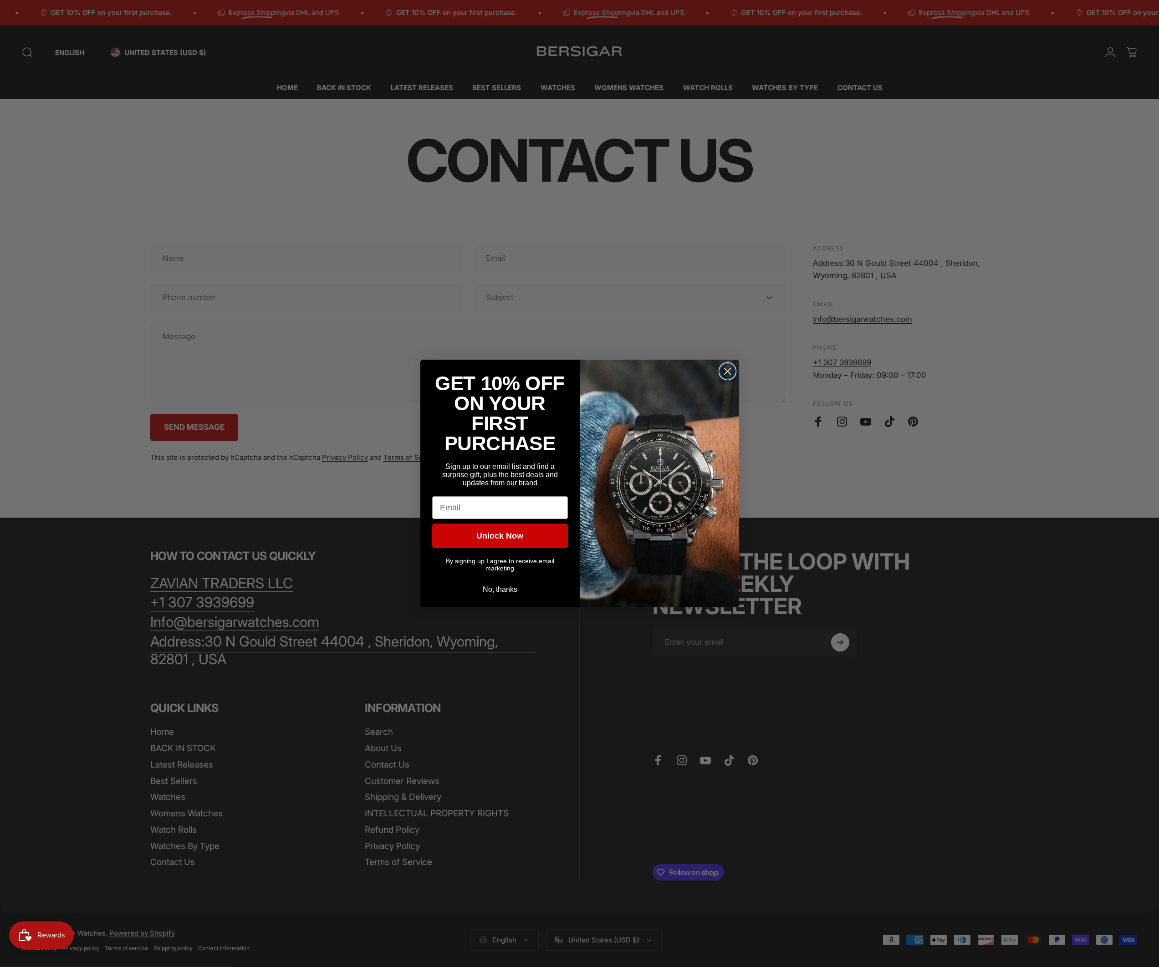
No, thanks (500, 589)
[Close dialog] (727, 371)
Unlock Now (499, 535)
